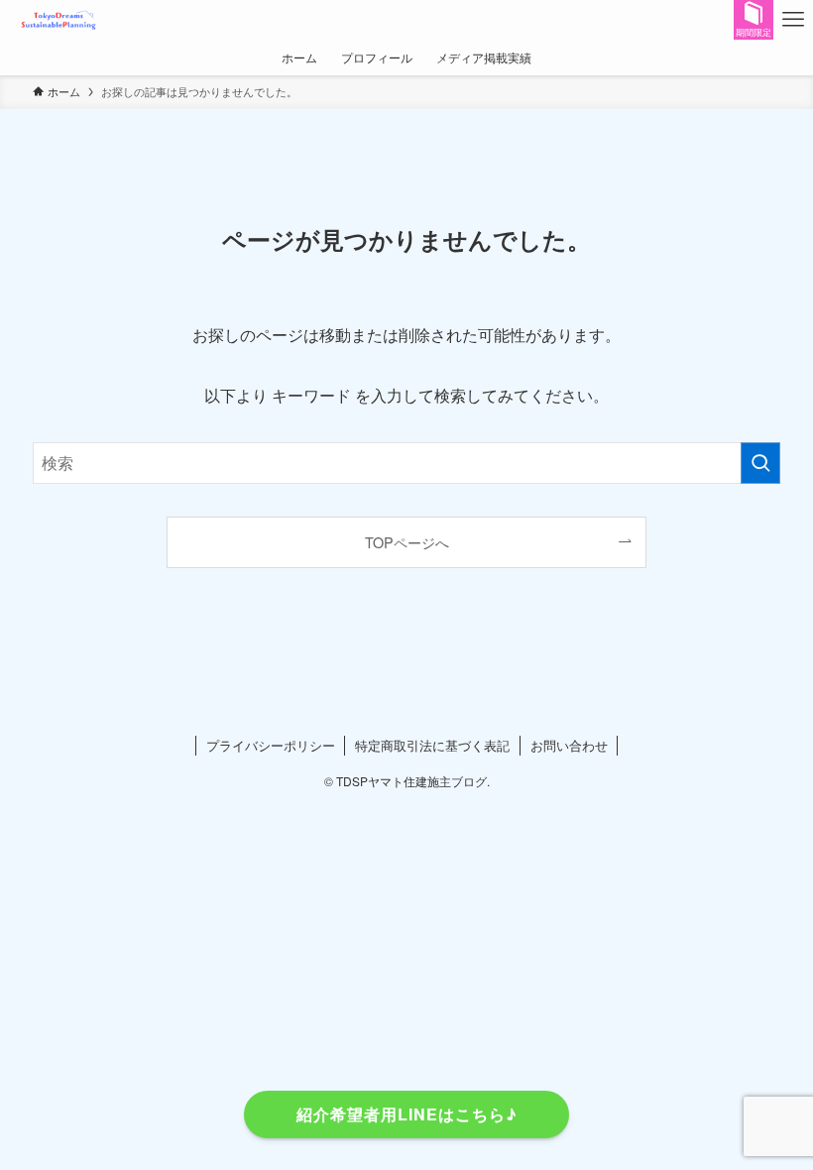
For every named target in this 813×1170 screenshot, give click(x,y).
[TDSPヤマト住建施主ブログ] (60, 20)
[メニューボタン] (793, 20)
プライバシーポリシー (270, 745)
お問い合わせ (569, 745)
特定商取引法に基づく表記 (432, 745)
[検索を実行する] (760, 463)
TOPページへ (407, 541)
